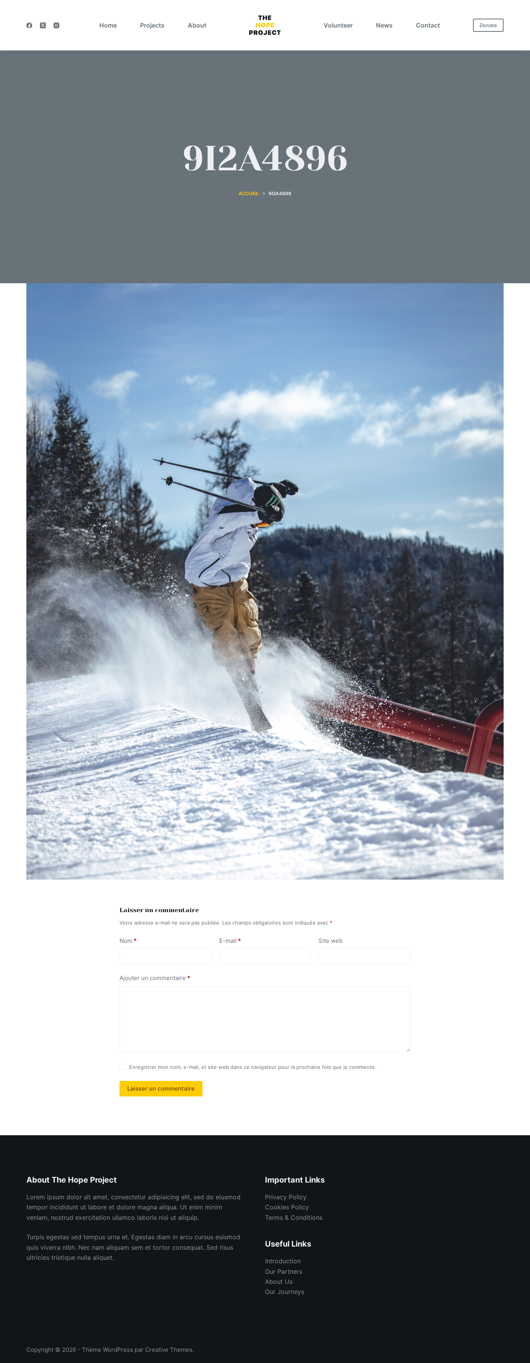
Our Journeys (284, 1291)
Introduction (283, 1261)
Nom (128, 940)
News (384, 25)
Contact (428, 25)
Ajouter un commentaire (155, 978)
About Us (279, 1281)
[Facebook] (29, 25)
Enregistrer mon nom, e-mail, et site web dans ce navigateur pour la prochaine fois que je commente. (252, 1067)
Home (108, 25)
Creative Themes (168, 1349)
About (197, 25)
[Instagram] (56, 25)
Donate (488, 25)
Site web (331, 940)
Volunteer (338, 25)
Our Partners (283, 1271)
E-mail (230, 940)
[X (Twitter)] (43, 25)
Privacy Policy (286, 1197)
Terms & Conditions (293, 1217)
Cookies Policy (287, 1207)
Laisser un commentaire (161, 1088)
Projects (152, 25)
